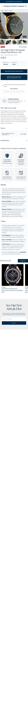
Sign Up (14, 323)
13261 (10, 10)
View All (23, 260)
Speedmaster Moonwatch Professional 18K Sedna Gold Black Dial (12, 290)
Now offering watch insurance (14, 1)
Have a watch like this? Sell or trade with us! (14, 77)
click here (23, 252)
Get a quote (14, 88)
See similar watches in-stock (14, 71)
